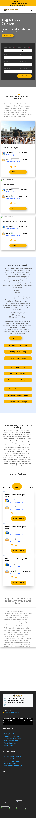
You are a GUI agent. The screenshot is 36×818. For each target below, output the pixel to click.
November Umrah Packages (18, 395)
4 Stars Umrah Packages (12, 759)
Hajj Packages (9, 745)
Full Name (7, 68)
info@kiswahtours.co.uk (12, 712)
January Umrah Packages (18, 345)
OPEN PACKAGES (18, 172)
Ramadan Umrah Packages (13, 766)
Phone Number (23, 68)
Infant (6, 61)
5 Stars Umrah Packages (12, 757)
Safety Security (9, 734)
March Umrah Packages (18, 358)
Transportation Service (12, 736)
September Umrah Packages (18, 380)
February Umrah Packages (18, 352)
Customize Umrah (10, 763)
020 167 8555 (18, 2)
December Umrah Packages (18, 402)
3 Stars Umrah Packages (12, 761)
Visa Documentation (11, 741)
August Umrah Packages (18, 373)
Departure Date (9, 47)
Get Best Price (24, 76)
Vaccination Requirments (12, 738)
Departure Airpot (23, 47)
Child (19, 54)
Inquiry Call (15, 338)
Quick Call (7, 36)
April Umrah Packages (18, 367)
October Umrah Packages (18, 389)
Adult (6, 54)
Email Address (22, 61)
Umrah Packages (10, 743)
